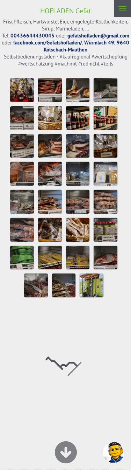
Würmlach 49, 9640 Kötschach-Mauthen (86, 46)
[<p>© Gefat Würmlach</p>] (24, 104)
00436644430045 (32, 35)
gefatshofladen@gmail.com (98, 35)
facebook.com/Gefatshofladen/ (47, 42)
